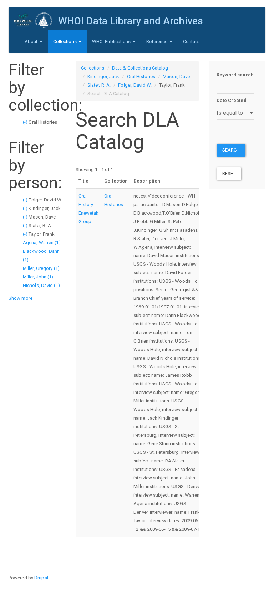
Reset (229, 173)
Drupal (41, 577)
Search (231, 150)
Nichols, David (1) (41, 285)
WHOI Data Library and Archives (130, 21)
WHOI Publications (112, 41)
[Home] (36, 20)
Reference (157, 41)
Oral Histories (141, 76)
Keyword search (235, 74)
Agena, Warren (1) (42, 242)
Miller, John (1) (38, 276)
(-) (26, 122)
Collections (65, 41)
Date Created (232, 100)
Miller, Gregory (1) (41, 268)
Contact (191, 41)
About (32, 41)
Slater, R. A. (99, 85)
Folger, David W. (135, 85)
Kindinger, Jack (103, 76)
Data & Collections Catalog (140, 68)
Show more (20, 298)
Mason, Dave (176, 76)
